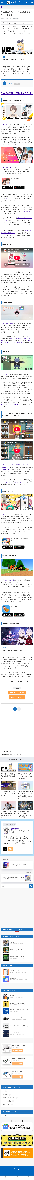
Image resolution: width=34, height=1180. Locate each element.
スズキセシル (5, 469)
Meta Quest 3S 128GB (18, 1045)
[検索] (31, 886)
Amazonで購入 (18, 1050)
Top (28, 1178)
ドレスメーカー (7, 482)
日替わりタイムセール (17, 697)
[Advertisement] (17, 730)
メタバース (18, 754)
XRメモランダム (18, 2)
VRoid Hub (9, 199)
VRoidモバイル (7, 167)
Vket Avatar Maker (8, 323)
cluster (12, 754)
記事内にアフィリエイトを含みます (16, 23)
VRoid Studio (6, 125)
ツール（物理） (8, 1101)
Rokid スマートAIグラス (19, 1058)
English (7, 1094)
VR (8, 754)
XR (10, 751)
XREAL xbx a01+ (17, 1071)
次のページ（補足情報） (17, 681)
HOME (18, 1169)
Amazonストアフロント (17, 692)
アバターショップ (8, 465)
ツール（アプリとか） (10, 1097)
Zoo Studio (6, 374)
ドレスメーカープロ (19, 482)
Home (6, 1178)
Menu (17, 1178)
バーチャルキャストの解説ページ (10, 404)
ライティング (7, 1104)
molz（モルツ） (7, 514)
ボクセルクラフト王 (8, 580)
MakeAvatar (6, 272)
